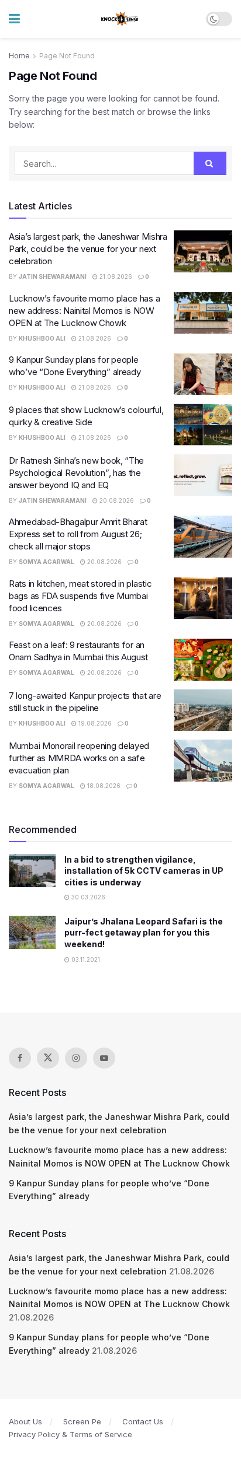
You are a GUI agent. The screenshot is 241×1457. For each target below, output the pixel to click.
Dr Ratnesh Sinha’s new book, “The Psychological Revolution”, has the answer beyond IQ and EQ (76, 473)
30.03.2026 (87, 897)
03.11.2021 (85, 959)
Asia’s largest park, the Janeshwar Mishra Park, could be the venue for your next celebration (88, 249)
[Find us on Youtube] (104, 1058)
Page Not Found (67, 55)
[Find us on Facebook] (20, 1058)
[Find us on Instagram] (76, 1058)
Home (19, 55)
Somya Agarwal (46, 561)
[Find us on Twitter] (48, 1058)
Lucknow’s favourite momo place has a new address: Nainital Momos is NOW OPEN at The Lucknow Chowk (84, 310)
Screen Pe (82, 1421)
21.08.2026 (115, 276)
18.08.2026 (102, 785)
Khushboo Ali (42, 338)
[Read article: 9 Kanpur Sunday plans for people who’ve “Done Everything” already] (203, 374)
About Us (25, 1421)
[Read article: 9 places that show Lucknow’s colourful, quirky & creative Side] (203, 425)
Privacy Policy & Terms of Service (70, 1434)
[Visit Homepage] (120, 19)
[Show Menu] (14, 19)
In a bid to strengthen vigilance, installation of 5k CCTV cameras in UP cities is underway (143, 870)
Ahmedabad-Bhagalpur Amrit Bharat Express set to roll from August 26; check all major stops (78, 534)
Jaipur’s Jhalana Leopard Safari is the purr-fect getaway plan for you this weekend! (143, 932)
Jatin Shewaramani (53, 276)
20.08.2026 (116, 500)
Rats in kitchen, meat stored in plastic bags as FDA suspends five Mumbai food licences (80, 596)
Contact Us (142, 1421)
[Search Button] (210, 163)
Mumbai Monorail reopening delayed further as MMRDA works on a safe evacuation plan (79, 758)
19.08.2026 (94, 723)
